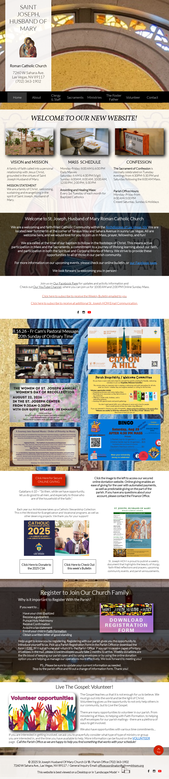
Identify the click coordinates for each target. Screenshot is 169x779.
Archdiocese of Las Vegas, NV (126, 227)
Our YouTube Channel (47, 287)
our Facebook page (143, 263)
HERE (29, 648)
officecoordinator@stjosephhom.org (121, 765)
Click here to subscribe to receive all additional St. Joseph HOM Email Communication (84, 303)
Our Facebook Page (65, 283)
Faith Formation (57, 631)
